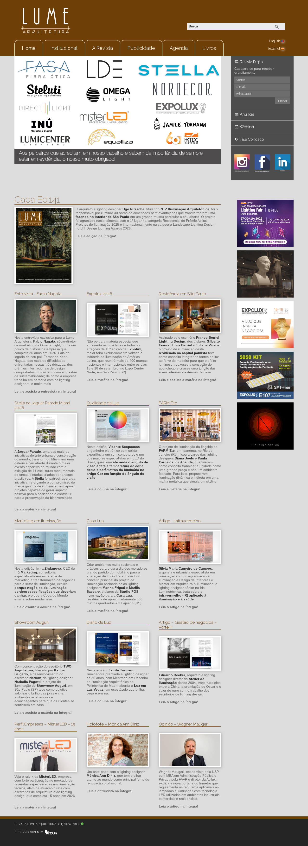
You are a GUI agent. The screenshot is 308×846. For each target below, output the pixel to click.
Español (274, 49)
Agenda (179, 48)
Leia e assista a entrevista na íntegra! (45, 391)
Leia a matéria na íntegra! (107, 380)
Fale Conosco (252, 139)
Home (29, 48)
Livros (209, 48)
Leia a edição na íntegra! (96, 236)
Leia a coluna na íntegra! (107, 489)
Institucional (63, 48)
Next (215, 103)
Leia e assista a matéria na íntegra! (187, 380)
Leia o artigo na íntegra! (178, 607)
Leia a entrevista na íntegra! (110, 791)
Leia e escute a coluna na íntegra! (42, 607)
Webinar (247, 127)
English (274, 41)
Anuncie (247, 114)
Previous (20, 103)
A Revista (102, 48)
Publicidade (141, 48)
